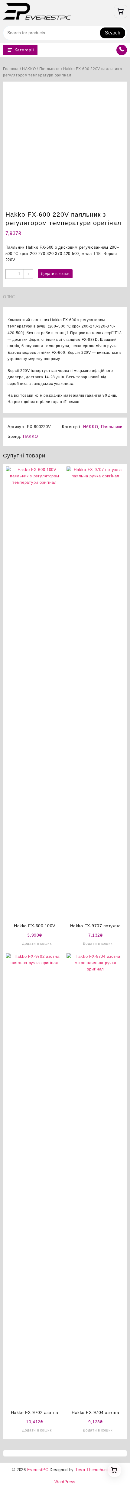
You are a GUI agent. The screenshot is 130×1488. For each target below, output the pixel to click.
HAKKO (29, 69)
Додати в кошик (55, 273)
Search (112, 32)
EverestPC (37, 1469)
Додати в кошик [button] (37, 943)
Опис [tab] (9, 297)
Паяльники (49, 69)
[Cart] (120, 11)
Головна (11, 69)
